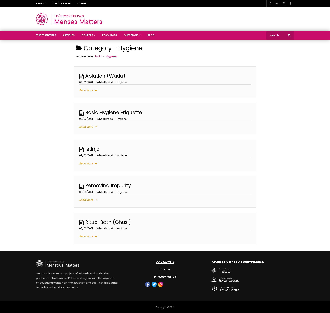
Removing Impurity (108, 185)
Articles (69, 35)
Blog (151, 35)
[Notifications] (290, 3)
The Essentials (46, 35)
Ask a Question (62, 3)
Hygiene (122, 82)
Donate (81, 3)
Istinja (92, 149)
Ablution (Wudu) (105, 75)
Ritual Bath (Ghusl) (108, 222)
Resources (109, 35)
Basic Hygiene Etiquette (113, 112)
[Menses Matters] (69, 19)
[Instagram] (283, 3)
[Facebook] (269, 3)
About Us (42, 3)
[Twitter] (276, 3)
